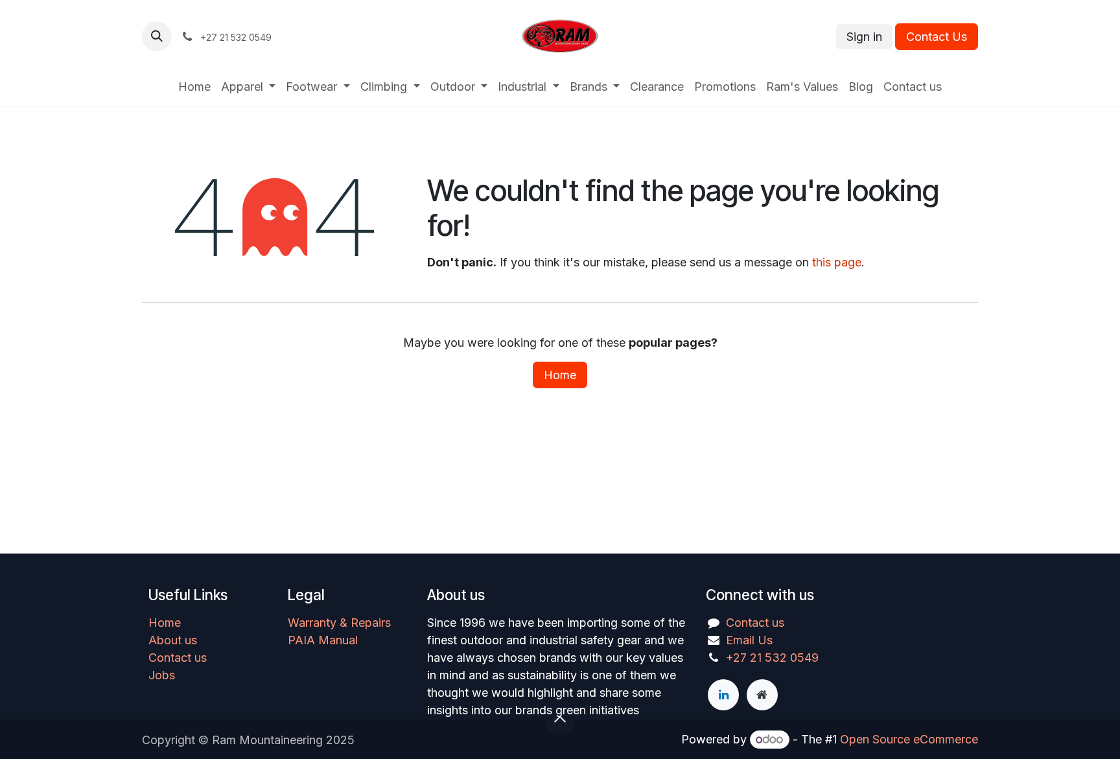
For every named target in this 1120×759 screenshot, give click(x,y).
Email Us (749, 640)
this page (836, 262)
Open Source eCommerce (909, 739)
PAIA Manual (323, 640)
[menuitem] (194, 86)
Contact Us (936, 36)
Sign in (864, 36)
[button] (157, 36)
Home (560, 375)
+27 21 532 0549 (772, 657)
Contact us (177, 657)
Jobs (161, 675)
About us (172, 640)
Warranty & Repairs (339, 622)
